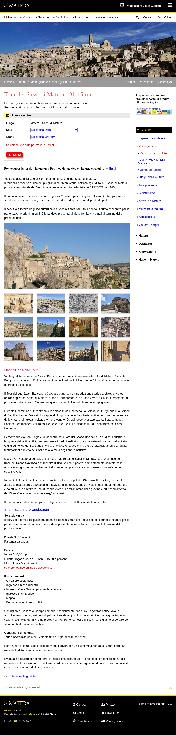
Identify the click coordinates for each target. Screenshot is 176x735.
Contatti (148, 17)
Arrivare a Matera (150, 201)
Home (12, 17)
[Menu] (168, 5)
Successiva (164, 82)
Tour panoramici (149, 185)
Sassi (53, 714)
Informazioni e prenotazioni (26, 509)
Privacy (111, 704)
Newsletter (112, 712)
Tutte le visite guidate (22, 676)
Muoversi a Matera (151, 209)
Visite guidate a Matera (66, 82)
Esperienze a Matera (152, 138)
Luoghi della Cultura (151, 177)
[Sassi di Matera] (18, 303)
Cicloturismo (147, 193)
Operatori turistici (151, 169)
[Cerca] (137, 17)
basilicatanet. (161, 704)
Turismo (21, 82)
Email (113, 168)
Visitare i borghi (149, 225)
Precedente (146, 82)
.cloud (12, 710)
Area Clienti (164, 17)
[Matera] (17, 6)
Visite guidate (39, 82)
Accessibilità (147, 216)
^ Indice (131, 82)
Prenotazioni (85, 721)
